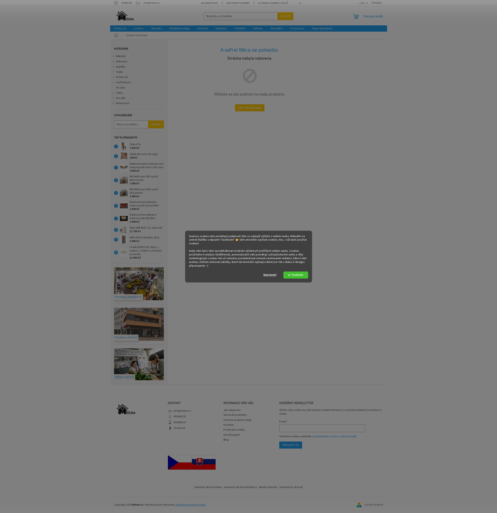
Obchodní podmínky (238, 3)
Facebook (179, 428)
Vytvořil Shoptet (373, 505)
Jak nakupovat (209, 3)
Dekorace (121, 61)
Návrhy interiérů (268, 487)
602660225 (180, 416)
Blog (226, 440)
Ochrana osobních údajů (273, 3)
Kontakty (228, 425)
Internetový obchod (291, 487)
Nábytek (121, 56)
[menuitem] (120, 28)
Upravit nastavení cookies (191, 505)
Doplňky (120, 67)
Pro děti (120, 98)
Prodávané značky (234, 430)
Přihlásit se (290, 445)
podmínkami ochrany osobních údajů (335, 436)
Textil (119, 72)
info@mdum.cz (182, 411)
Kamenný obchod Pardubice (240, 487)
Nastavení (269, 275)
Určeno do (122, 77)
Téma (119, 93)
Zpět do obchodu (249, 107)
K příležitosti (123, 82)
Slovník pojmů (231, 435)
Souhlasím (297, 275)
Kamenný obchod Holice (208, 487)
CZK (362, 3)
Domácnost (122, 103)
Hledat (285, 16)
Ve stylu (120, 88)
